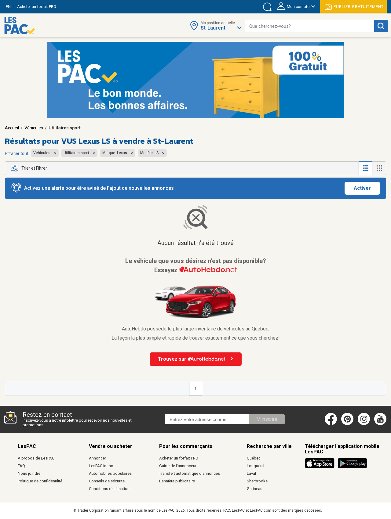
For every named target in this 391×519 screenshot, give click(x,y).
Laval (251, 473)
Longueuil (255, 465)
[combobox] (309, 26)
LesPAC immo (101, 465)
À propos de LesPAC (36, 458)
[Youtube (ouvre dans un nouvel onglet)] (381, 424)
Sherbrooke (257, 481)
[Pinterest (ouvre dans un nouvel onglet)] (347, 424)
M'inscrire (266, 419)
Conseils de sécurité (107, 481)
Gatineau (254, 488)
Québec (254, 458)
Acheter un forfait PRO (178, 458)
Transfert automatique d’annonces (189, 473)
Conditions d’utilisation (109, 488)
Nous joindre (29, 473)
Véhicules (33, 127)
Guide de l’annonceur (177, 465)
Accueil (12, 127)
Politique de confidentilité (40, 481)
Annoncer (97, 458)
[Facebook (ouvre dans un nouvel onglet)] (331, 424)
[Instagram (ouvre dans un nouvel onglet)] (364, 424)
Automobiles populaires (110, 473)
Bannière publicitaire (177, 481)
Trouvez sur (173, 359)
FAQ (21, 465)
